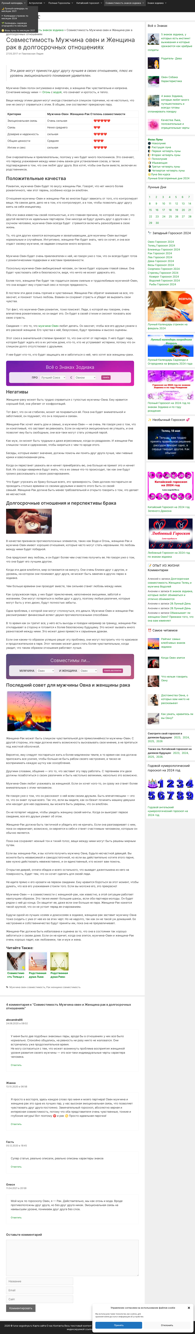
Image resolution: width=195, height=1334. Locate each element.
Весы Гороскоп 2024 (161, 265)
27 (183, 216)
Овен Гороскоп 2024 (161, 241)
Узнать (106, 377)
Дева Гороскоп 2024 (161, 261)
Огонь (46, 92)
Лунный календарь (12, 3)
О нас (50, 1325)
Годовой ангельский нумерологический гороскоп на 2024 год (168, 811)
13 (183, 203)
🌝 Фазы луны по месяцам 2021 (18, 30)
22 (150, 216)
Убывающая (159, 162)
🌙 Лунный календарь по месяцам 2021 (15, 9)
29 (150, 222)
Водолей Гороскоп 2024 (164, 280)
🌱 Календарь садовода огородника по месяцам (14, 24)
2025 (151, 741)
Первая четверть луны (166, 151)
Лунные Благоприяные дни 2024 (169, 178)
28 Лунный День (180, 603)
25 (170, 216)
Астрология (35, 3)
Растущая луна (161, 147)
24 (163, 216)
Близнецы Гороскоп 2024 (164, 249)
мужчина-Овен (48, 325)
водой (57, 92)
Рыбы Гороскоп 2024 (162, 284)
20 (183, 209)
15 (150, 209)
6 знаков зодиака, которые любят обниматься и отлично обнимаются (170, 595)
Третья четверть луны (166, 166)
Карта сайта (39, 1325)
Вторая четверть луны (166, 155)
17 (163, 209)
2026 (159, 741)
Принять (119, 1325)
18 (170, 209)
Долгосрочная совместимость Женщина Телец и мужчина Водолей (169, 582)
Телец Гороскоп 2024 (161, 245)
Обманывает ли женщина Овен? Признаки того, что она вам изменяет (170, 616)
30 (157, 222)
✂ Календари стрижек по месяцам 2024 (15, 17)
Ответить (16, 1065)
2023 (177, 737)
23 (157, 216)
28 (189, 216)
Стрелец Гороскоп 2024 (163, 272)
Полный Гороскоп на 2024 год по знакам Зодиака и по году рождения (169, 407)
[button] (188, 1307)
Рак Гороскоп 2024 (160, 253)
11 (170, 203)
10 (163, 203)
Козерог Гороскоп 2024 (164, 276)
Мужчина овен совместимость (27, 987)
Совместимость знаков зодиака (123, 3)
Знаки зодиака (155, 3)
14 (189, 203)
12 (176, 203)
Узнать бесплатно (113, 671)
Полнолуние (159, 158)
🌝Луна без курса (159, 174)
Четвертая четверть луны (168, 170)
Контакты (58, 1325)
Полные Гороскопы (59, 3)
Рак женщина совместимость (63, 987)
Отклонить (167, 1325)
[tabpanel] (170, 442)
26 (176, 216)
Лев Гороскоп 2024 (160, 257)
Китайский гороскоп (87, 3)
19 (176, 209)
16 (157, 209)
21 (189, 209)
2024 (186, 737)
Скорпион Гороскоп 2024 (164, 268)
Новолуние (159, 143)
